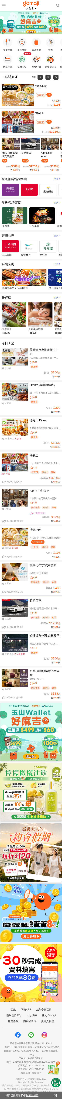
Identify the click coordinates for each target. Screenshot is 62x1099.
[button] (22, 32)
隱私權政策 (29, 1021)
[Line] (31, 1035)
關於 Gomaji (49, 1015)
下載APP (26, 1009)
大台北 (30, 8)
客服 (13, 1009)
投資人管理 (47, 1021)
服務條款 (13, 1021)
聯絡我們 (36, 1073)
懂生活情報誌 (14, 1015)
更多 (56, 179)
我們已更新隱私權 (21, 1095)
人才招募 (32, 1015)
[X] (55, 1095)
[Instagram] (44, 1035)
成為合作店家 (44, 1009)
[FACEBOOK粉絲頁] (18, 1035)
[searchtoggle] (57, 5)
